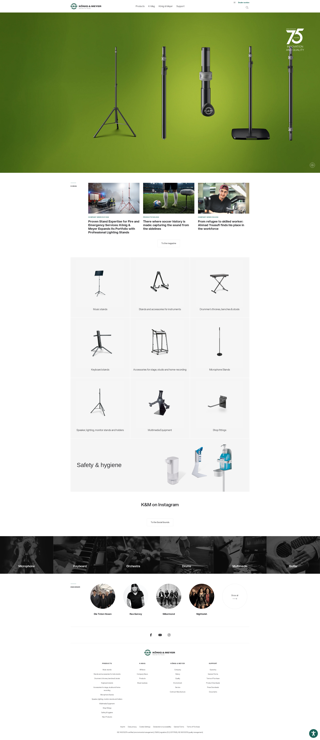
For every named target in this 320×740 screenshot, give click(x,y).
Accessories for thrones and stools (217, 275)
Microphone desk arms (211, 348)
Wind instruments (148, 281)
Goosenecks (205, 335)
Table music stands (90, 287)
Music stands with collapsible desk (98, 267)
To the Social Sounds (160, 522)
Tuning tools (145, 289)
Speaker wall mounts (91, 406)
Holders (143, 406)
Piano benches (207, 291)
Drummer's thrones (209, 267)
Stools (202, 271)
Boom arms (205, 327)
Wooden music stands (91, 283)
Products (147, 217)
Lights (83, 291)
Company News (95, 217)
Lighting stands (88, 410)
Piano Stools (205, 296)
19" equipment (146, 346)
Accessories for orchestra (93, 279)
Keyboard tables (88, 339)
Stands (143, 398)
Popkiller (203, 343)
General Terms (179, 727)
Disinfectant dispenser (110, 455)
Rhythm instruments (150, 285)
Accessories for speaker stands (96, 402)
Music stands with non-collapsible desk (100, 271)
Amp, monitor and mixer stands (155, 341)
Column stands (88, 343)
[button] (313, 733)
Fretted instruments (149, 273)
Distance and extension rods (95, 398)
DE (235, 2)
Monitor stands (88, 394)
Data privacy (132, 727)
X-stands (84, 335)
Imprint (122, 727)
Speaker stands (88, 389)
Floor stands (205, 323)
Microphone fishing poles (212, 339)
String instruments (149, 277)
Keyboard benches (209, 287)
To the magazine (168, 243)
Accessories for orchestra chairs (216, 283)
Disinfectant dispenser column (114, 459)
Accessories (86, 296)
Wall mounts (145, 402)
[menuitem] (140, 6)
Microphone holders (209, 352)
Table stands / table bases (212, 331)
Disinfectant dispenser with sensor (116, 464)
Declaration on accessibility (162, 727)
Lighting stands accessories (94, 414)
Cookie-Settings (144, 727)
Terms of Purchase (193, 727)
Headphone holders (149, 337)
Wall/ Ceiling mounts (210, 356)
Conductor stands (89, 275)
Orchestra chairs (207, 279)
